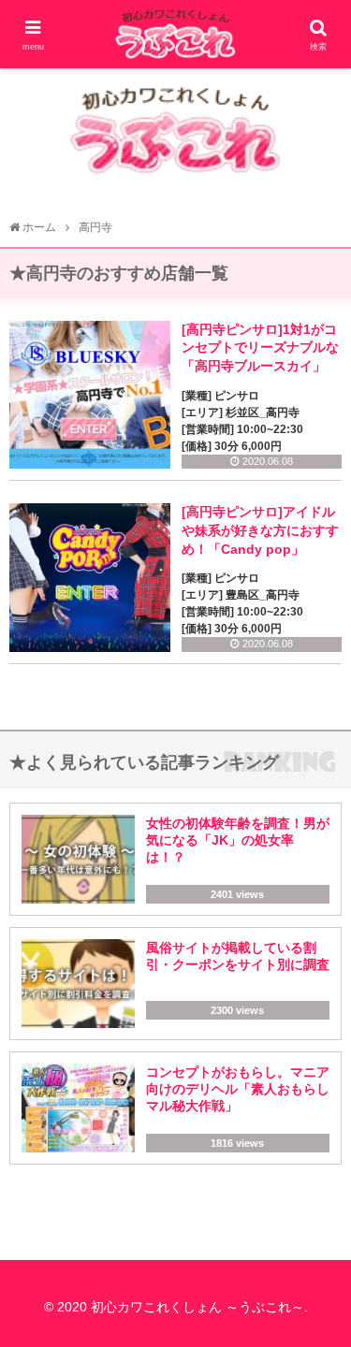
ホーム (39, 227)
